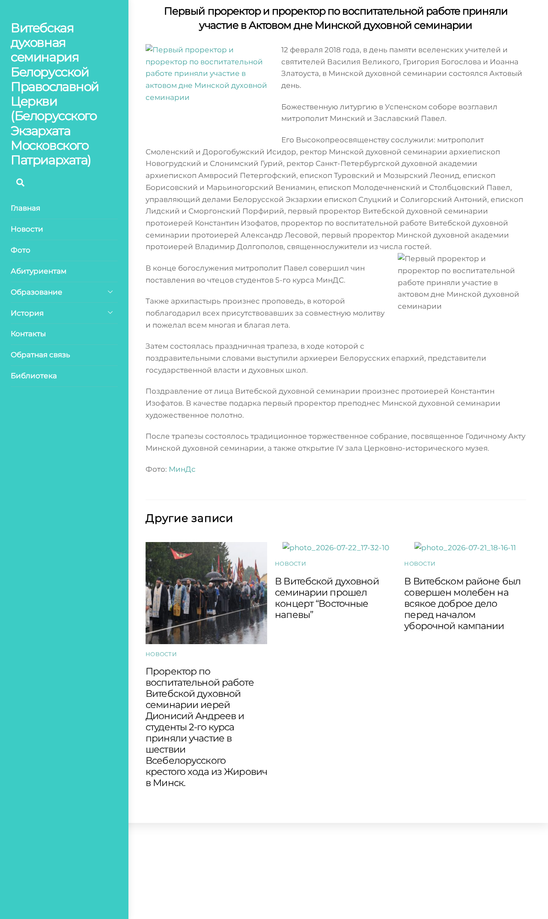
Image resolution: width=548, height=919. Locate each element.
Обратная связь (40, 354)
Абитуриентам (38, 271)
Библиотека (34, 375)
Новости (27, 229)
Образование (37, 292)
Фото (20, 250)
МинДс (182, 469)
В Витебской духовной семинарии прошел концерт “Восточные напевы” (327, 598)
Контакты (28, 333)
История (27, 313)
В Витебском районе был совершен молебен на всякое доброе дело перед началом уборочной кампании (462, 603)
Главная (25, 208)
